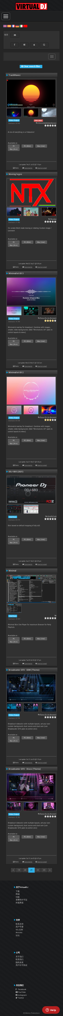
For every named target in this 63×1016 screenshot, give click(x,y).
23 (44, 870)
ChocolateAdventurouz (47, 123)
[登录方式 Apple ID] (34, 44)
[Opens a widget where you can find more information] (51, 1010)
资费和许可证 (21, 900)
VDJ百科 (19, 930)
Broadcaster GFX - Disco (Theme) (25, 769)
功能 (18, 897)
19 (19, 870)
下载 (18, 891)
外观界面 (19, 903)
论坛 (18, 935)
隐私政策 (19, 962)
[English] (5, 26)
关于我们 (19, 957)
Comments (28, 168)
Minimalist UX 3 (16, 273)
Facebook (21, 989)
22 (38, 870)
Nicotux (53, 219)
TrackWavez (15, 75)
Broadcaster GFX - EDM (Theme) (24, 670)
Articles (19, 932)
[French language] (13, 26)
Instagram (22, 995)
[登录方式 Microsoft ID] (24, 44)
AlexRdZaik (51, 516)
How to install (42, 168)
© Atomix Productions (31, 1013)
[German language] (17, 26)
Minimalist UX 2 (16, 372)
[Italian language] (21, 26)
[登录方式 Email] (14, 35)
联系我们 (19, 959)
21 (31, 870)
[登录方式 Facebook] (14, 44)
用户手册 (19, 927)
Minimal (12, 571)
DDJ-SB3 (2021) (16, 472)
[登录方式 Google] (44, 44)
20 (25, 870)
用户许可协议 (21, 965)
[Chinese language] (25, 26)
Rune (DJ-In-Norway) (48, 318)
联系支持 (19, 924)
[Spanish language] (9, 26)
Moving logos (15, 174)
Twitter (20, 998)
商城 (18, 894)
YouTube (22, 992)
